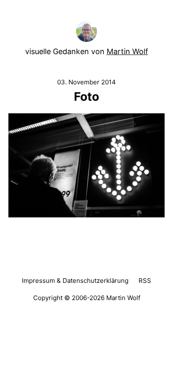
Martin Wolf (127, 51)
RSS (145, 281)
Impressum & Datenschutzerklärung (75, 281)
